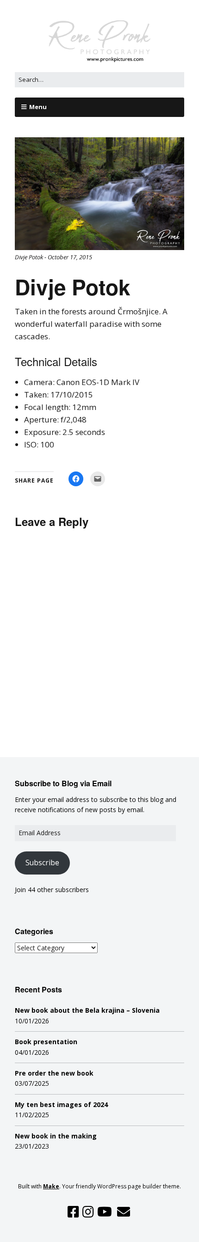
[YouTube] (104, 1211)
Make (51, 1186)
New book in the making (56, 1136)
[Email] (123, 1211)
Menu (38, 107)
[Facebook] (73, 1211)
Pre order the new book (54, 1073)
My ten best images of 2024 (61, 1104)
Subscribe (42, 862)
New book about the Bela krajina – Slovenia (87, 1010)
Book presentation (46, 1041)
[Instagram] (88, 1211)
